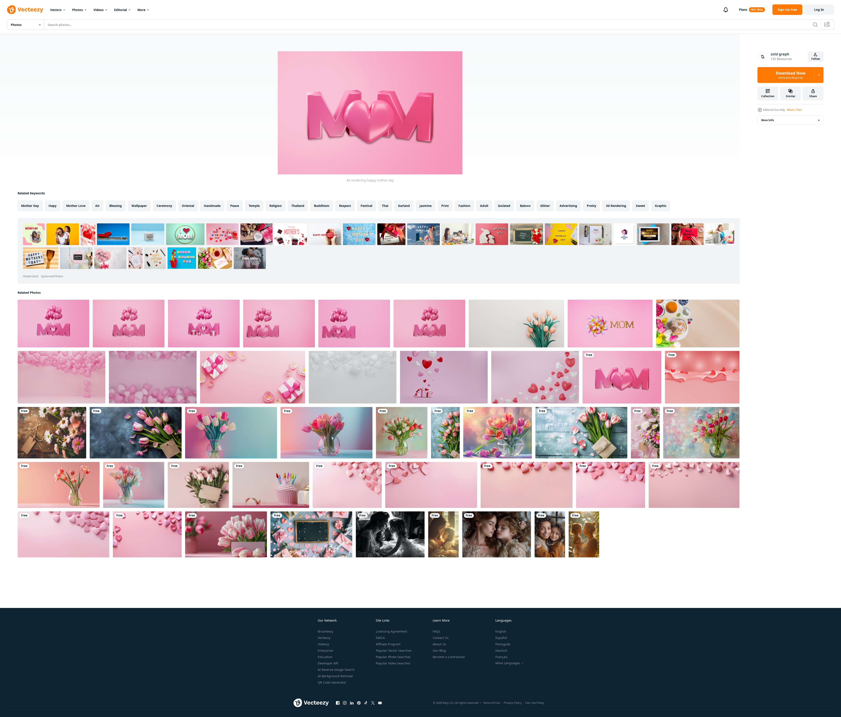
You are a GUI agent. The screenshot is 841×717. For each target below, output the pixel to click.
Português (503, 644)
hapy (53, 206)
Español (501, 638)
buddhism (321, 206)
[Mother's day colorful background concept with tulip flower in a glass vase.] (231, 432)
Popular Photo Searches (393, 657)
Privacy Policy (513, 703)
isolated (504, 206)
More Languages (507, 663)
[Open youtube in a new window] (380, 702)
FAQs (436, 631)
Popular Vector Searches (394, 650)
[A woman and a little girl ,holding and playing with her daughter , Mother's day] (390, 534)
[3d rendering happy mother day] (53, 323)
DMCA (380, 638)
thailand (297, 206)
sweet (640, 206)
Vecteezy (324, 638)
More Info (767, 120)
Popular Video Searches (393, 663)
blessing (115, 206)
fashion (464, 206)
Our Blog (439, 650)
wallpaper (139, 206)
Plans (743, 9)
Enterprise (325, 650)
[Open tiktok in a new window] (366, 702)
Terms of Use (491, 703)
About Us (439, 644)
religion (275, 206)
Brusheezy (325, 631)
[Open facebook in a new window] (337, 702)
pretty (591, 206)
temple (254, 206)
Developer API (328, 663)
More (141, 10)
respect (345, 206)
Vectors (56, 10)
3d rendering (616, 206)
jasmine (426, 206)
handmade (212, 206)
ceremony (164, 206)
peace (234, 206)
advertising (568, 206)
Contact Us (441, 638)
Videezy (323, 644)
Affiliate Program (388, 644)
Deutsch (501, 650)
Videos (98, 10)
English (500, 631)
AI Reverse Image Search (336, 670)
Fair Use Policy (534, 703)
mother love (76, 206)
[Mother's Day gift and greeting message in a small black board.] (311, 534)
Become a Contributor (449, 657)
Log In (819, 9)
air (97, 206)
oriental (188, 206)
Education (325, 657)
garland (404, 206)
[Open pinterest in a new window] (359, 702)
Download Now (790, 75)
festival (366, 206)
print (445, 206)
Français (501, 657)
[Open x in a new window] (373, 702)
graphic (660, 206)
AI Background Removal (335, 676)
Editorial (120, 10)
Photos (77, 10)
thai (385, 206)
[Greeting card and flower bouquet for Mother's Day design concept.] (52, 432)
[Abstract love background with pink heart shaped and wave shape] (702, 377)
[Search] (815, 24)
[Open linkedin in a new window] (352, 702)
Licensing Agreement (391, 631)
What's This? (794, 110)
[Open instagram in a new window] (345, 702)
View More (250, 258)
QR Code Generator (332, 682)
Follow (815, 59)
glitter (545, 206)
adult (484, 206)
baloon (525, 206)
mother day (30, 206)
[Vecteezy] (25, 9)
